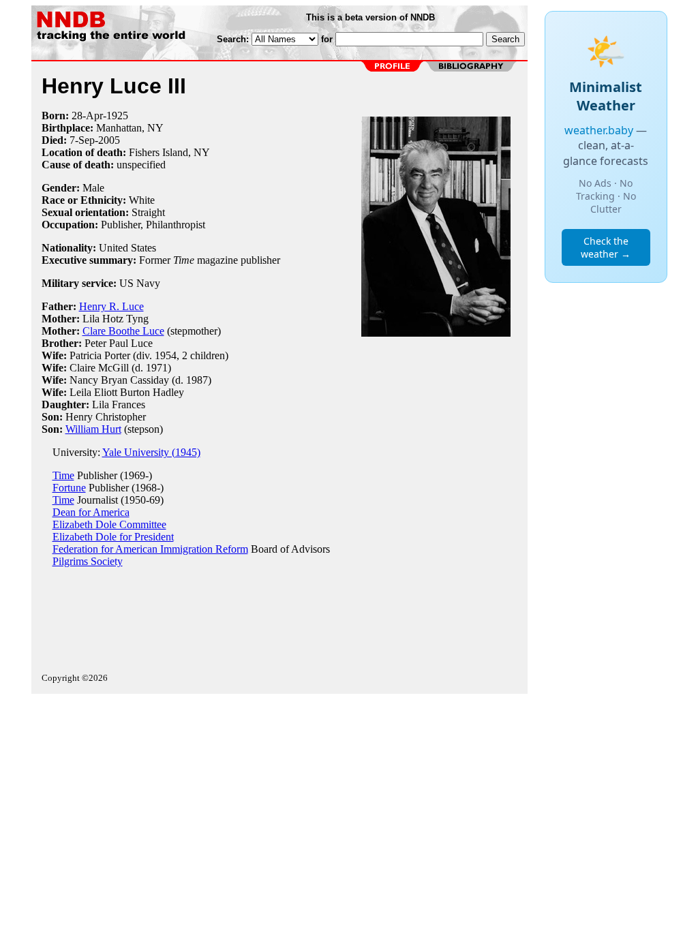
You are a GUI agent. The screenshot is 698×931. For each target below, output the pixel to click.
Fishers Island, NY (169, 152)
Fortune (69, 487)
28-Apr (87, 115)
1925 (117, 115)
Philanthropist (175, 224)
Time (63, 475)
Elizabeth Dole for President (113, 537)
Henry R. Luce (111, 306)
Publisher (120, 224)
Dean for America (91, 512)
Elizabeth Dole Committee (109, 524)
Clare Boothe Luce (123, 331)
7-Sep (82, 140)
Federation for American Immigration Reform (150, 549)
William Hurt (93, 429)
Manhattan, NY (130, 128)
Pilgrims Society (87, 561)
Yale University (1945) (151, 452)
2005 (109, 140)
